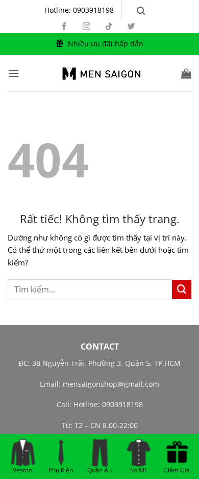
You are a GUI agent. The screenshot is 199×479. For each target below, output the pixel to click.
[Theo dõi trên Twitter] (131, 26)
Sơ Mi (138, 469)
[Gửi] (181, 290)
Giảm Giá (176, 469)
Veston (22, 469)
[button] (141, 11)
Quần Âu (99, 469)
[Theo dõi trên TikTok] (109, 26)
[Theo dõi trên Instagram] (86, 26)
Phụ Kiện (60, 469)
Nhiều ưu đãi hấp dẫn (105, 43)
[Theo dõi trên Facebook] (64, 26)
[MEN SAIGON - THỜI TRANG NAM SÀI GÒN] (99, 73)
